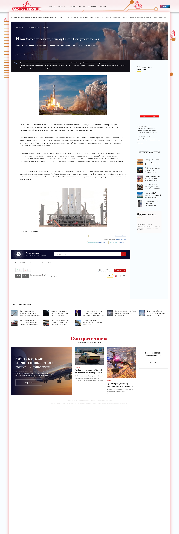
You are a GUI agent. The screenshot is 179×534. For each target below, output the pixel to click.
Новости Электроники (79, 17)
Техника (82, 6)
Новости (61, 6)
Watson (19, 27)
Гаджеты (52, 6)
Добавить (107, 270)
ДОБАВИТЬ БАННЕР (149, 116)
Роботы (73, 6)
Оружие (103, 6)
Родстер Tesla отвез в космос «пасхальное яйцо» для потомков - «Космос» (149, 140)
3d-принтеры (92, 6)
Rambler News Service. (120, 236)
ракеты (50, 262)
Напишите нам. (122, 242)
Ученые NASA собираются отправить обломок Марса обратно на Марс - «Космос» (147, 129)
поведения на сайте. (102, 242)
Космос (92, 17)
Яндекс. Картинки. (121, 239)
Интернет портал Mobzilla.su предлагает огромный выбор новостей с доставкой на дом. (40, 17)
